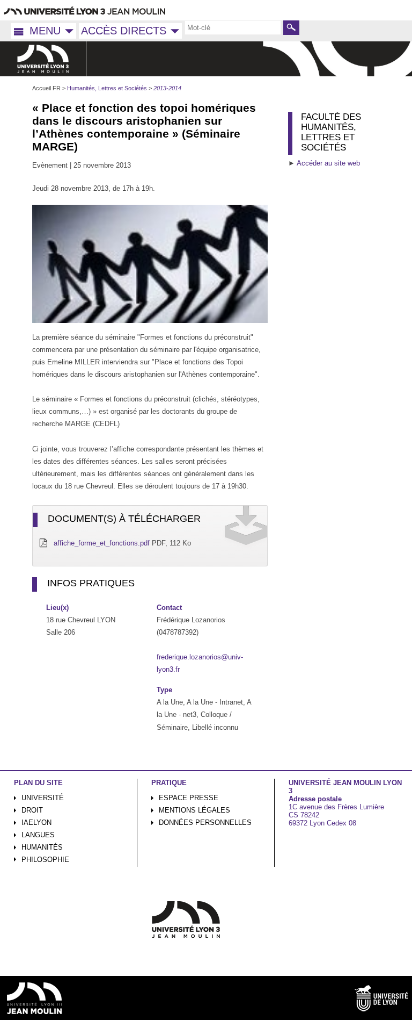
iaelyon (36, 822)
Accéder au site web (328, 163)
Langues (38, 835)
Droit (32, 810)
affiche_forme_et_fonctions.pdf (102, 543)
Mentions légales (194, 810)
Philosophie (45, 860)
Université (42, 798)
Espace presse (188, 798)
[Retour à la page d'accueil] (43, 58)
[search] (233, 27)
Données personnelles (205, 822)
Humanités (42, 847)
